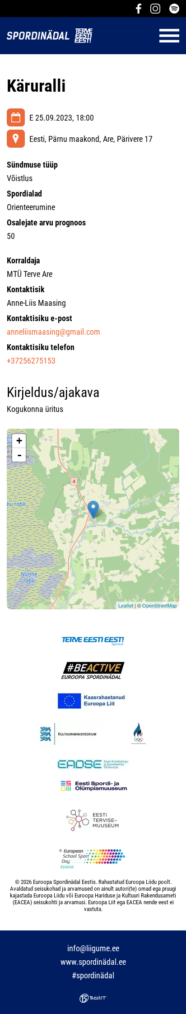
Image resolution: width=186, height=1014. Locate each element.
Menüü (140, 35)
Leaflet (125, 605)
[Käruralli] (93, 509)
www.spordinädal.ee (93, 962)
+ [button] (19, 440)
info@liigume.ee (93, 948)
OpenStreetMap (159, 605)
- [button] (19, 455)
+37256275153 (31, 360)
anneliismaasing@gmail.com (53, 331)
